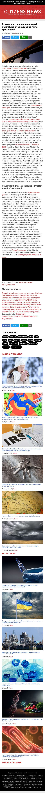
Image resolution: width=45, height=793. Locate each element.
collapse (5, 336)
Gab (24, 37)
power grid (13, 336)
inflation (30, 340)
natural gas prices (16, 347)
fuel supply (6, 347)
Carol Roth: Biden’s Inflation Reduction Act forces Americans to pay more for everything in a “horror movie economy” (21, 449)
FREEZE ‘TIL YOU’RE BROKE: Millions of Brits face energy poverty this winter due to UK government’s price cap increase (22, 387)
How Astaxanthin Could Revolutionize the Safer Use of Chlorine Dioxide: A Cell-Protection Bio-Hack (20, 755)
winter (31, 336)
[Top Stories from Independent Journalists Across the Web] (22, 16)
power (4, 340)
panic (36, 336)
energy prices (33, 343)
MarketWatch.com (30, 316)
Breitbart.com (20, 314)
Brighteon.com (9, 285)
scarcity (5, 343)
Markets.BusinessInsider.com (13, 316)
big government (22, 336)
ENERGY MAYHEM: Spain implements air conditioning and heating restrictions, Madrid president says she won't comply (21, 302)
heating (24, 340)
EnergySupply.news (19, 250)
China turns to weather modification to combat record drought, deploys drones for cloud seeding (20, 546)
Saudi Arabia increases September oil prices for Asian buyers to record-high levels (21, 307)
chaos (10, 340)
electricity (17, 340)
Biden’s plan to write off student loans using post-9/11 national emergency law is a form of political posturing (20, 418)
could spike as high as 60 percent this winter (18, 131)
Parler (15, 37)
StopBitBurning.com (37, 2)
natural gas (38, 340)
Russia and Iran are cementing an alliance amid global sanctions (21, 516)
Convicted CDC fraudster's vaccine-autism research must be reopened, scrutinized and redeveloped (19, 586)
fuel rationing (23, 343)
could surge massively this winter (14, 68)
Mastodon (7, 37)
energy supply (13, 343)
